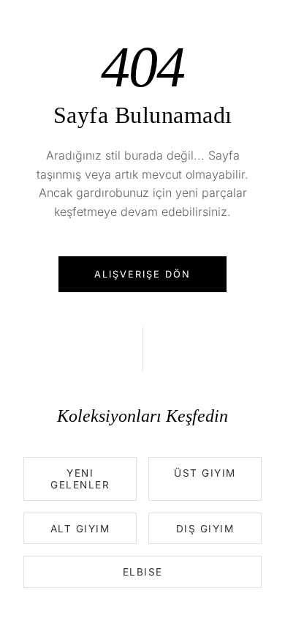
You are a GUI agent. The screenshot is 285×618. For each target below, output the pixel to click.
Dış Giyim (205, 529)
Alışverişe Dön (142, 274)
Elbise (143, 572)
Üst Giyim (205, 473)
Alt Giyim (80, 529)
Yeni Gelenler (80, 479)
